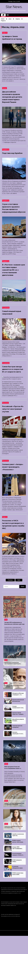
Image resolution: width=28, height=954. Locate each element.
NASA (6, 763)
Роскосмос (5, 402)
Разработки (6, 149)
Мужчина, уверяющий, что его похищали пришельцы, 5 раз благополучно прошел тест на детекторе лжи (17, 733)
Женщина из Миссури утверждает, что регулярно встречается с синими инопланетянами (18, 694)
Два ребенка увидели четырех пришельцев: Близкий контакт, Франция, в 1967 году (18, 720)
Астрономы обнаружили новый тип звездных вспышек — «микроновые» (17, 867)
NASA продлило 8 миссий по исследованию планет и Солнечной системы (12, 767)
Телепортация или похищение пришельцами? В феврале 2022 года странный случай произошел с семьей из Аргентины (17, 726)
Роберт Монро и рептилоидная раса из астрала (14, 686)
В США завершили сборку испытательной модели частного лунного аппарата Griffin (17, 860)
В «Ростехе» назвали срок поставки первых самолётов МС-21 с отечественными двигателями (13, 270)
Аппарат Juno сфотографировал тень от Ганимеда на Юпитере (14, 804)
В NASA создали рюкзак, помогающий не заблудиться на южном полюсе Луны (18, 841)
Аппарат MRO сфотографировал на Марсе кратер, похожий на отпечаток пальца (18, 847)
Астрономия (6, 307)
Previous (10, 580)
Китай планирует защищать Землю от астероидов (17, 854)
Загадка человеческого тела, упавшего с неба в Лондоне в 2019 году (18, 707)
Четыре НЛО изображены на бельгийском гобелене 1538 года (14, 623)
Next (19, 580)
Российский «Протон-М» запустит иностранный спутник (13, 409)
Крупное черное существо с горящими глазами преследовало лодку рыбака (18, 713)
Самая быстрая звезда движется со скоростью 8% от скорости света (12, 369)
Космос (5, 88)
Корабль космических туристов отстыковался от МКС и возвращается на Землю (18, 834)
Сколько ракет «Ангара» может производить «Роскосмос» (12, 467)
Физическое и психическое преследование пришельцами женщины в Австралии (12, 663)
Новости (5, 32)
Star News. (14, 7)
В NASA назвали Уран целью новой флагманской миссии (17, 873)
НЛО (6, 619)
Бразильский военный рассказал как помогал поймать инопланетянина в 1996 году (18, 700)
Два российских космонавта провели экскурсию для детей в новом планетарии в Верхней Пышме (12, 97)
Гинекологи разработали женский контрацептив (13, 827)
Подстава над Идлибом (12, 153)
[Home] (3, 14)
